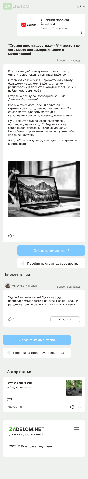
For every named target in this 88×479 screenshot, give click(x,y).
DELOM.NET (27, 429)
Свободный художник (19, 387)
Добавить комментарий (51, 251)
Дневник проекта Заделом (55, 22)
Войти (80, 6)
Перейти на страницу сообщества (49, 263)
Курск (9, 399)
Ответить (65, 319)
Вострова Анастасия (19, 383)
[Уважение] (10, 236)
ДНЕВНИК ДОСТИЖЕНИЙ (26, 434)
